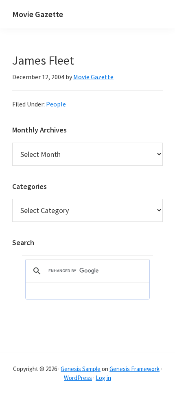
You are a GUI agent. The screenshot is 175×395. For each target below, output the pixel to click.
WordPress (78, 378)
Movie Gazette (37, 14)
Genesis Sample (81, 369)
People (56, 104)
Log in (103, 378)
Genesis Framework (134, 369)
